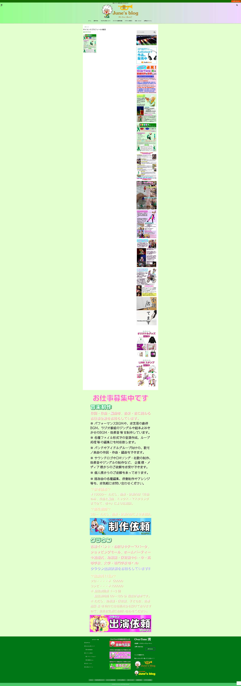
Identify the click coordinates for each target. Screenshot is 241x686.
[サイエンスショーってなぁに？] (147, 137)
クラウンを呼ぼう (128, 20)
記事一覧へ (96, 20)
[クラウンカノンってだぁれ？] (147, 224)
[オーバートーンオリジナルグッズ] (147, 344)
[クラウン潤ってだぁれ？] (147, 108)
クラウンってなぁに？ (91, 656)
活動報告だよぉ (90, 660)
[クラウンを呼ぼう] (120, 655)
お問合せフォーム (148, 20)
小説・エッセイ (138, 20)
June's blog (118, 684)
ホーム (89, 20)
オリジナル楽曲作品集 (117, 20)
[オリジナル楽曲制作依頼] (120, 527)
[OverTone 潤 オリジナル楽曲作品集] (147, 40)
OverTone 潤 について (105, 20)
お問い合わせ (236, 1)
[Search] (154, 32)
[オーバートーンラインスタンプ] (147, 373)
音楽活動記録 (89, 649)
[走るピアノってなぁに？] (147, 282)
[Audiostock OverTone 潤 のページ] (147, 55)
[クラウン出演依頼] (120, 624)
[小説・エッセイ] (147, 311)
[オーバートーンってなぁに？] (147, 253)
